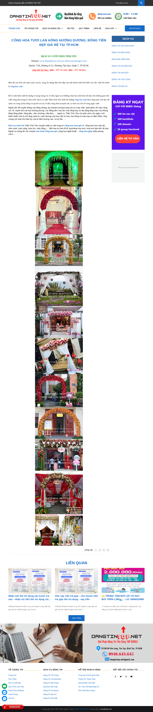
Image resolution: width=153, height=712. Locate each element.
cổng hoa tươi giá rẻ (74, 125)
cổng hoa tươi (81, 100)
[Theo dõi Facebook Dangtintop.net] (115, 676)
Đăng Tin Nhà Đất (50, 698)
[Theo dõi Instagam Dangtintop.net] (126, 676)
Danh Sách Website (16, 690)
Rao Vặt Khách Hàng (86, 690)
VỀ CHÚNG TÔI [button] (15, 669)
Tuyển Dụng (13, 694)
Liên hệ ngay (135, 28)
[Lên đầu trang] (147, 705)
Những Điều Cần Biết (86, 683)
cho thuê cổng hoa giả (46, 131)
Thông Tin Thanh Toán (87, 679)
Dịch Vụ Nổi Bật (14, 683)
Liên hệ (11, 698)
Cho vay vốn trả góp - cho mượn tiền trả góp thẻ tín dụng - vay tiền (76, 598)
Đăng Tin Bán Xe (50, 694)
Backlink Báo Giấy (50, 687)
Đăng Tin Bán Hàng (51, 683)
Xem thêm (76, 618)
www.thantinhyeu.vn (49, 61)
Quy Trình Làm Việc (16, 687)
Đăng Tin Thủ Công (50, 675)
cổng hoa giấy (85, 131)
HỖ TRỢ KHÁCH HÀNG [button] (89, 669)
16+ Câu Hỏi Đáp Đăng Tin (88, 687)
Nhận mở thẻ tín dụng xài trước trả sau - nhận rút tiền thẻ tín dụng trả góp (28, 598)
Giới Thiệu (12, 679)
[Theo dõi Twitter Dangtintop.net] (121, 676)
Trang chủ (12, 675)
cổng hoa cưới (16, 86)
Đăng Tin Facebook (51, 690)
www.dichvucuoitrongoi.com (73, 61)
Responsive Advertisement (128, 167)
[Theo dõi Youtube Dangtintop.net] (131, 676)
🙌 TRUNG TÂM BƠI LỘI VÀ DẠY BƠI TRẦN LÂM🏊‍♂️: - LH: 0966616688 (123, 598)
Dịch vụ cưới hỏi (16, 125)
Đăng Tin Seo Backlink (52, 679)
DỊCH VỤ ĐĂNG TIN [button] (53, 669)
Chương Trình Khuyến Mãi (88, 675)
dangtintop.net (106, 709)
